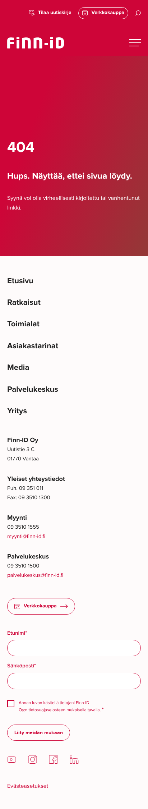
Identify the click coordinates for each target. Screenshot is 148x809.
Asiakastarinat (32, 346)
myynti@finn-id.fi (26, 536)
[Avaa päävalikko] (135, 42)
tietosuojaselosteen (46, 709)
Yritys (17, 411)
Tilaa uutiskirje (54, 13)
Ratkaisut (24, 302)
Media (18, 367)
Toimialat (23, 324)
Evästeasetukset (27, 786)
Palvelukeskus (32, 389)
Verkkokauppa (107, 13)
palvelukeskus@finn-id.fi (35, 575)
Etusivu (20, 281)
